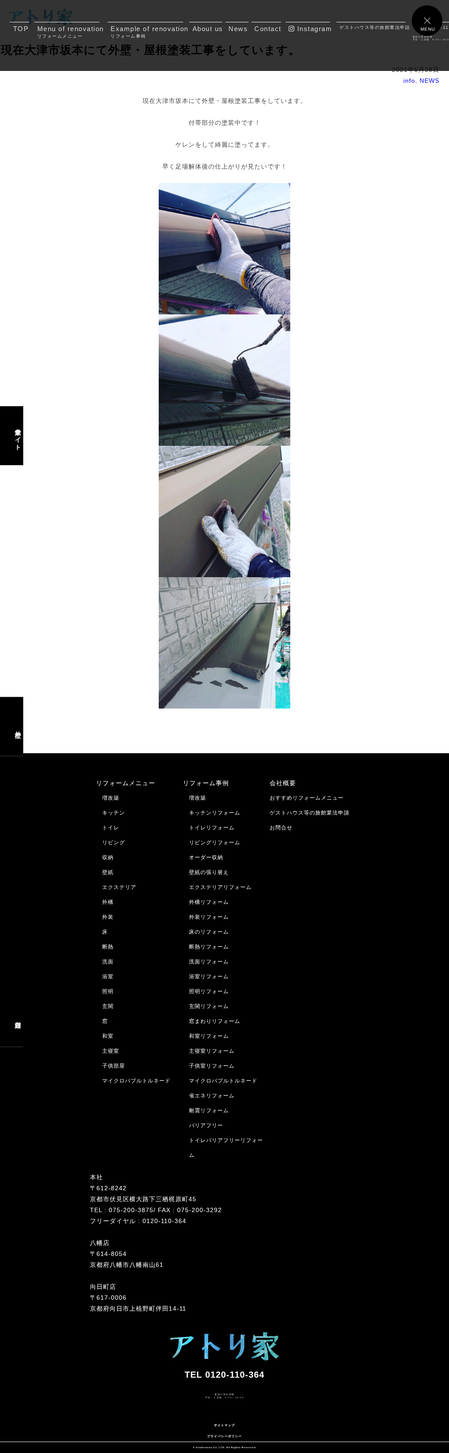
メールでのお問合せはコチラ (43, 1414)
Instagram (312, 28)
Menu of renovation (68, 32)
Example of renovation (146, 32)
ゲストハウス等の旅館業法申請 (372, 27)
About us (207, 28)
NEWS (429, 80)
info (409, 80)
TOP (21, 28)
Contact (267, 28)
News (238, 28)
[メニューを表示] (427, 20)
